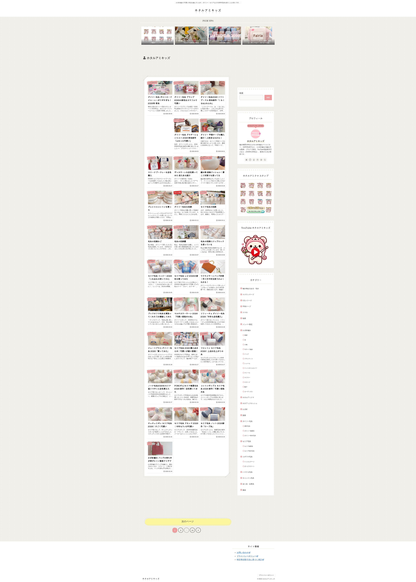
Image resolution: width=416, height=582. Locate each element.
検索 (241, 93)
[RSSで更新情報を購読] (264, 159)
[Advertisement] (186, 66)
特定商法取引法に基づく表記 (249, 560)
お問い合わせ (242, 552)
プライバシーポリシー (246, 556)
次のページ (188, 521)
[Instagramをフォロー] (250, 159)
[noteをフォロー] (257, 159)
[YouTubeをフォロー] (253, 159)
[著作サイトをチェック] (246, 159)
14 (192, 530)
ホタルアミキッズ (255, 141)
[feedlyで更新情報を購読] (261, 159)
